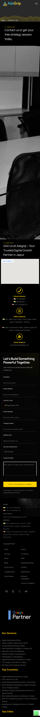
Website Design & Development (13, 654)
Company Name (8, 423)
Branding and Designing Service (14, 665)
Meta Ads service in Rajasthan (13, 651)
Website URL (7, 435)
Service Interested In (10, 447)
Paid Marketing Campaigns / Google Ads (17, 648)
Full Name (6, 377)
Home (3, 20)
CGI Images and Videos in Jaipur (14, 662)
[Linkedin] (13, 591)
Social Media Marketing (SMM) (13, 646)
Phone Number (8, 411)
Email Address (8, 389)
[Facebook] (6, 591)
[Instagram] (19, 591)
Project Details (8, 458)
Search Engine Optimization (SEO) (15, 643)
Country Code (8, 400)
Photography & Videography (12, 657)
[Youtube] (26, 591)
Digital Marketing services (11, 640)
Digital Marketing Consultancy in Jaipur (16, 660)
